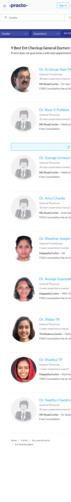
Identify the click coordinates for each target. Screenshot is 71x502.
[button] (14, 33)
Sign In (63, 5)
